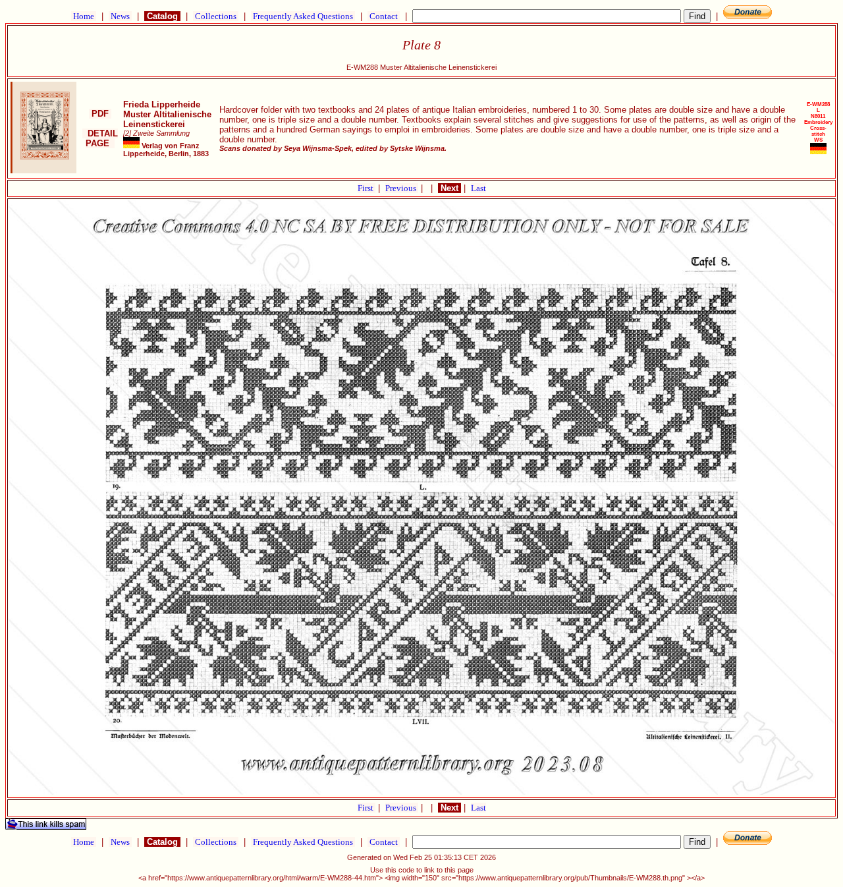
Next (449, 188)
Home (83, 16)
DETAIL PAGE (100, 138)
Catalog (162, 16)
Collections (215, 16)
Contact (383, 16)
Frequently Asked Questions (303, 16)
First (366, 188)
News (120, 16)
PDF (100, 114)
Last (478, 188)
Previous (401, 188)
